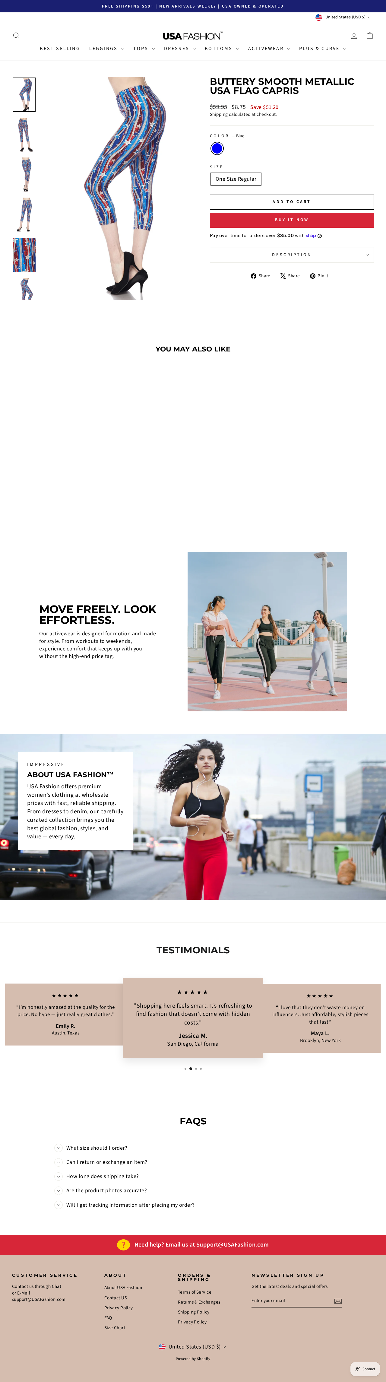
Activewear (267, 48)
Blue (217, 148)
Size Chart (114, 1327)
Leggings (104, 48)
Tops (141, 48)
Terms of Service (194, 1292)
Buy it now (292, 220)
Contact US (115, 1298)
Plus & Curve (320, 48)
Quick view (55, 488)
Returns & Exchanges (199, 1302)
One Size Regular (236, 179)
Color (227, 136)
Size (216, 167)
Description (292, 255)
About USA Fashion (123, 1287)
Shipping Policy (194, 1312)
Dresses (177, 48)
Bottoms (220, 48)
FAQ (108, 1317)
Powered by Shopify (193, 1358)
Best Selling (60, 48)
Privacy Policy (118, 1307)
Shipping (219, 114)
